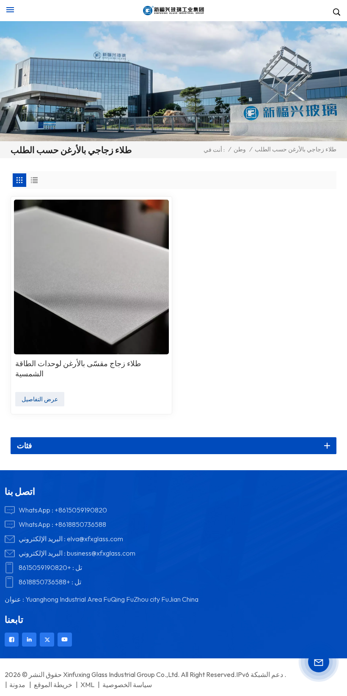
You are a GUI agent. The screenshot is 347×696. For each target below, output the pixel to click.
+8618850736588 (80, 524)
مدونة (17, 684)
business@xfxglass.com (101, 553)
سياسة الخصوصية (127, 684)
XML (87, 684)
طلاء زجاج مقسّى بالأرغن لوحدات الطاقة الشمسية (78, 368)
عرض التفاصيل (40, 399)
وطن (240, 149)
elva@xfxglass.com (95, 538)
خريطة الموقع (53, 684)
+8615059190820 (81, 510)
